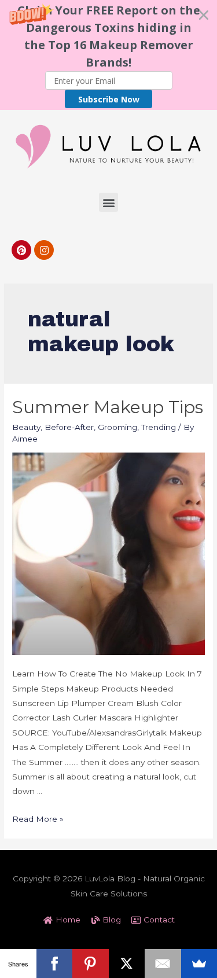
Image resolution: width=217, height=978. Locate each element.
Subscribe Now (108, 99)
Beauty (26, 427)
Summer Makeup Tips (107, 407)
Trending (158, 427)
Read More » (38, 818)
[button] (108, 55)
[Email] (163, 963)
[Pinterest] (21, 250)
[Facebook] (54, 963)
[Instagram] (44, 250)
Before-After (69, 427)
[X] (127, 963)
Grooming (117, 427)
